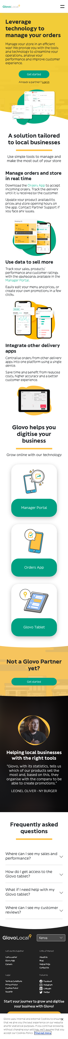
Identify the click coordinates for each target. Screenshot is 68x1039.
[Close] (62, 1019)
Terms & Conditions (13, 981)
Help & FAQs (45, 964)
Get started (34, 74)
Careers (8, 964)
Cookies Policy (11, 988)
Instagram (47, 985)
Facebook (47, 981)
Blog (42, 960)
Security (9, 991)
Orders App (36, 185)
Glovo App (10, 960)
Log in (45, 82)
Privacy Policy (11, 984)
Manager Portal (17, 280)
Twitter (46, 992)
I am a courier (11, 957)
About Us (44, 957)
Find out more (43, 1032)
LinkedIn (47, 988)
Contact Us (44, 967)
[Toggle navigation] (62, 6)
